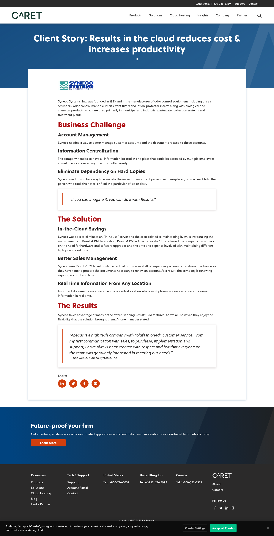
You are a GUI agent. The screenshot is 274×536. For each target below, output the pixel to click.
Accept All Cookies (223, 528)
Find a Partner (40, 504)
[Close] (268, 528)
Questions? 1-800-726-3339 (213, 3)
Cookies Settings (195, 528)
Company (222, 15)
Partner (242, 15)
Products (135, 15)
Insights (202, 15)
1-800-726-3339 (119, 482)
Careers (217, 489)
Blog (34, 498)
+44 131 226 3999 (156, 482)
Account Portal (77, 487)
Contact (253, 3)
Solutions (155, 15)
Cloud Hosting (180, 15)
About (216, 484)
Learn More (48, 443)
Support (239, 3)
